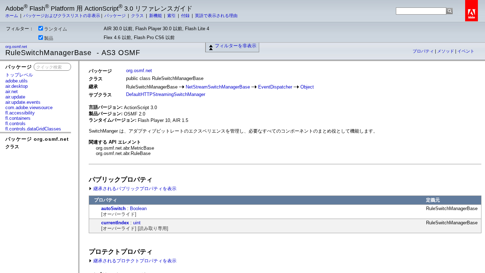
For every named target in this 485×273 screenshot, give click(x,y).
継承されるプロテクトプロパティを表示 (134, 260)
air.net (11, 91)
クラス (138, 15)
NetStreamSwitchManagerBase (218, 87)
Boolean (138, 208)
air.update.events (22, 102)
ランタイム (55, 29)
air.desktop (16, 86)
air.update (15, 97)
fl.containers (18, 118)
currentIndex (115, 222)
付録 (186, 15)
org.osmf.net (16, 46)
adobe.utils (16, 81)
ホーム (12, 15)
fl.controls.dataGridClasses (33, 129)
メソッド (446, 51)
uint (137, 222)
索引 (172, 15)
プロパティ (424, 51)
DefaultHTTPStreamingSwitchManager (165, 94)
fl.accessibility (20, 113)
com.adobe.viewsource (29, 107)
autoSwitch (113, 208)
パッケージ (115, 15)
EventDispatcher (275, 87)
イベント (465, 51)
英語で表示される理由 (216, 15)
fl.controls (15, 123)
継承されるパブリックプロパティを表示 (134, 188)
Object (307, 87)
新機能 (156, 15)
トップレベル (19, 74)
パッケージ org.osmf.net (37, 139)
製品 (48, 38)
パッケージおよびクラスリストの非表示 (61, 15)
